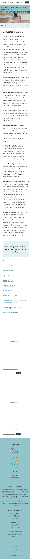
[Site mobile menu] (27, 2)
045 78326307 (15, 527)
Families (11, 7)
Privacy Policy (15, 546)
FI (1, 2)
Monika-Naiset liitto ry (10, 313)
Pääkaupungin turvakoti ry (11, 308)
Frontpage (4, 7)
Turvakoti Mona (8, 271)
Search (18, 2)
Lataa (18, 373)
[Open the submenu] (28, 25)
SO (8, 2)
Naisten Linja (7, 290)
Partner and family (21, 7)
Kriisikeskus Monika (9, 266)
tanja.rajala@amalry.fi (15, 517)
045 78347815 (15, 518)
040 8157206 (15, 536)
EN (5, 2)
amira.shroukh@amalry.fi (15, 526)
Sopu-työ (6, 276)
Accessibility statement (15, 550)
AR (12, 2)
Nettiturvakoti (7, 261)
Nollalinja (6, 295)
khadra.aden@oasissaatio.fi (15, 534)
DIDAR (5, 280)
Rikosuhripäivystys (9, 285)
